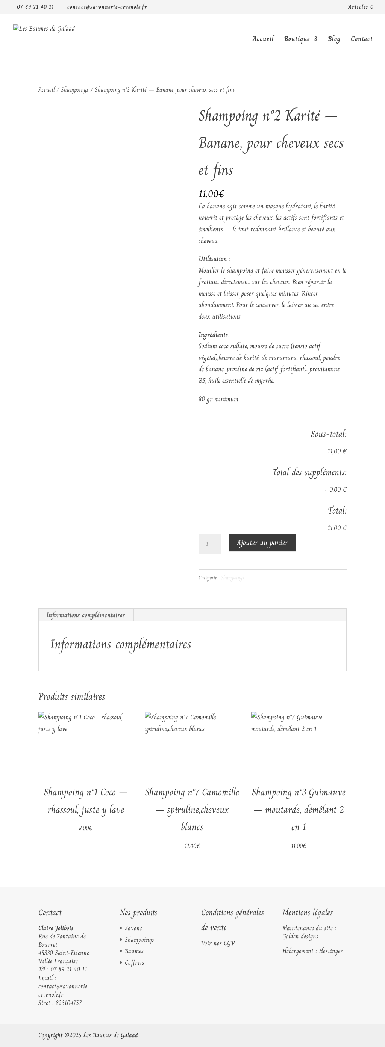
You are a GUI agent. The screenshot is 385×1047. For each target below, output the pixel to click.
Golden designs (300, 936)
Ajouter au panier (262, 542)
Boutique (297, 40)
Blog (334, 40)
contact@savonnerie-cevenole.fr (64, 990)
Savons (133, 928)
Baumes (134, 951)
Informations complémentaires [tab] (85, 615)
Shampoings (75, 89)
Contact (362, 40)
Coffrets (134, 962)
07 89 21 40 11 (68, 969)
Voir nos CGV (218, 943)
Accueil (263, 40)
